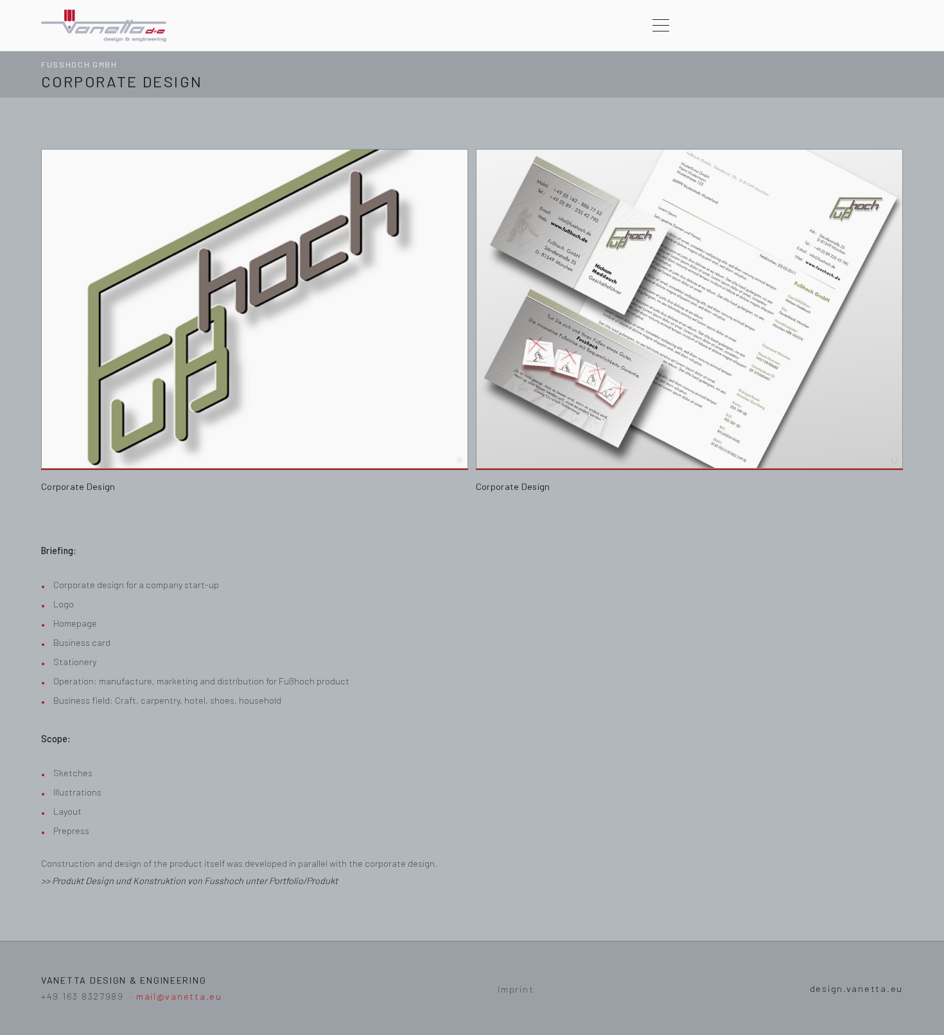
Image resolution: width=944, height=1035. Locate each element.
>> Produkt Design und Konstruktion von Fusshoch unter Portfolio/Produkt (189, 880)
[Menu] (661, 26)
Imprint (516, 989)
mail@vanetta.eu (179, 996)
